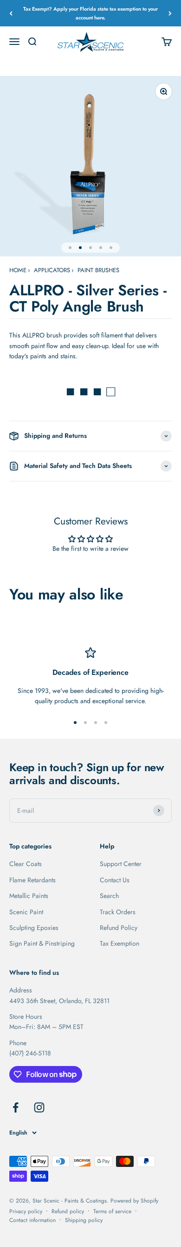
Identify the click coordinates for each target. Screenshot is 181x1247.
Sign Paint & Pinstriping (42, 943)
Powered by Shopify (134, 1201)
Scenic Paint (26, 912)
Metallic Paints (28, 895)
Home (17, 270)
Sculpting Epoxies (33, 927)
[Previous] (11, 13)
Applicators (52, 270)
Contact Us (114, 880)
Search (109, 895)
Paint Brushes (98, 270)
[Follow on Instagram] (39, 1107)
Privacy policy (25, 1211)
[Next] (170, 13)
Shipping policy (84, 1220)
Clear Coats (25, 863)
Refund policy (68, 1211)
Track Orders (118, 912)
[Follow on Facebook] (15, 1107)
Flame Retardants (32, 880)
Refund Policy (118, 927)
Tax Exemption (119, 943)
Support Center (121, 863)
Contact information (32, 1220)
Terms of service (112, 1211)
